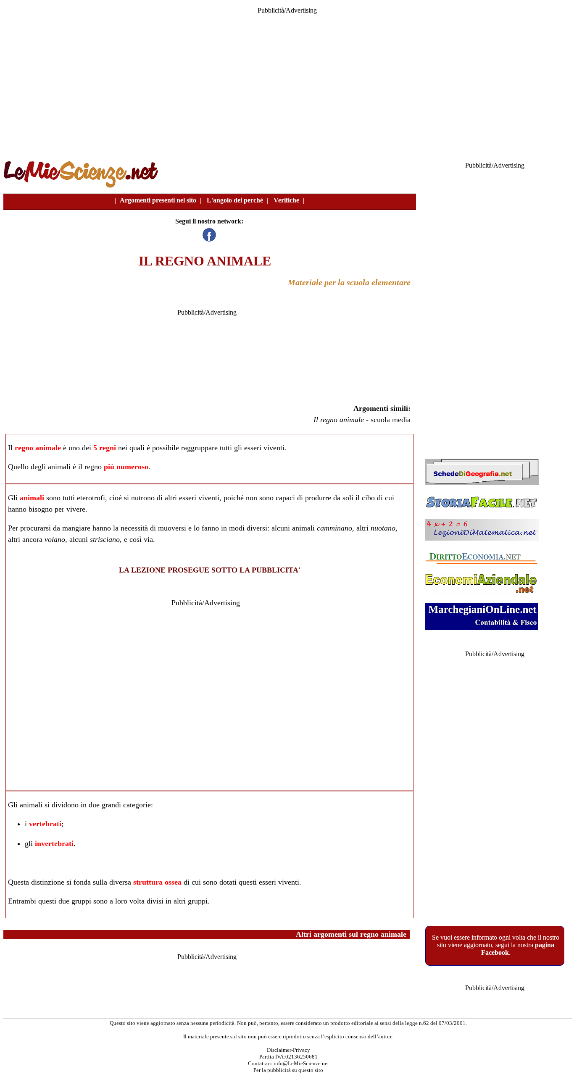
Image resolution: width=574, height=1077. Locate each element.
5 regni (104, 448)
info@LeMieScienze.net (301, 1063)
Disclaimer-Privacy (288, 1050)
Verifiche (286, 200)
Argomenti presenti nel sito (158, 200)
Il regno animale (338, 419)
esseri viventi (264, 448)
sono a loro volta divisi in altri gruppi (150, 901)
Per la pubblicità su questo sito (288, 1070)
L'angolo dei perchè (235, 200)
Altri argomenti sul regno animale (351, 934)
